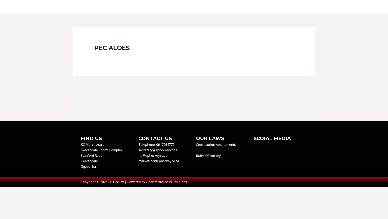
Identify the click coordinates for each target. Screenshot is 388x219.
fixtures (184, 7)
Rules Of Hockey (208, 156)
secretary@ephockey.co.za (157, 150)
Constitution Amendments (216, 144)
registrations (263, 7)
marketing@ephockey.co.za (158, 161)
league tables (231, 7)
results (205, 7)
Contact (162, 7)
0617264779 (165, 144)
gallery (289, 7)
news (307, 7)
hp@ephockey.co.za (152, 155)
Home (125, 7)
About (142, 7)
